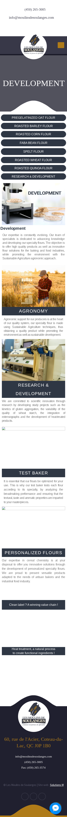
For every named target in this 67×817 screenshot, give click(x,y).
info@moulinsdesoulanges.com (31, 17)
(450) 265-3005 (35, 9)
